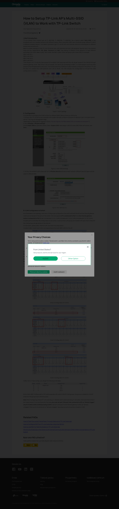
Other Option (73, 258)
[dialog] (59, 254)
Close (88, 247)
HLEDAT (46, 258)
